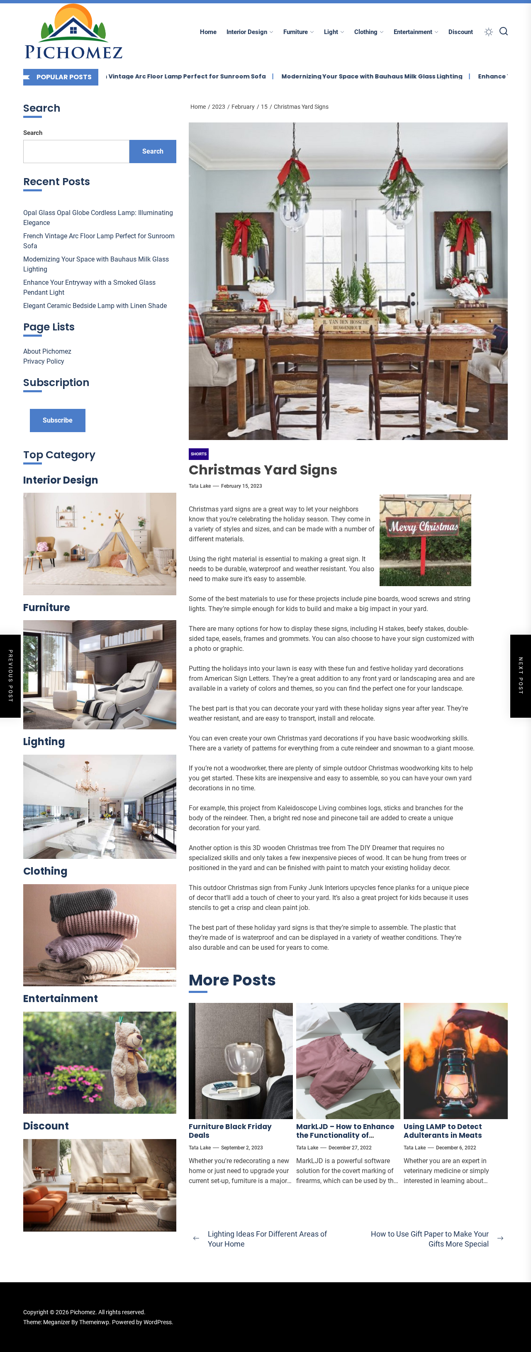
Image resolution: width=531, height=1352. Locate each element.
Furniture (295, 32)
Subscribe (58, 420)
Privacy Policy (43, 361)
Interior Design (247, 32)
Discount (460, 32)
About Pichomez (47, 351)
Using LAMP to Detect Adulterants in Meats (443, 1131)
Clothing (366, 32)
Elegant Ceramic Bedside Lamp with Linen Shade (95, 306)
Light (331, 32)
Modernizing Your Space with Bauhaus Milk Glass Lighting (332, 76)
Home (208, 32)
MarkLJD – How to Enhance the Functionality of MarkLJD (345, 1135)
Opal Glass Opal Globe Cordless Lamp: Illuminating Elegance (98, 218)
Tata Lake (200, 486)
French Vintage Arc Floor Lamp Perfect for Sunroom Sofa (136, 76)
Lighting (44, 741)
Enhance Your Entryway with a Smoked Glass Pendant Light (89, 287)
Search (32, 133)
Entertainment (413, 32)
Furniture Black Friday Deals (230, 1131)
